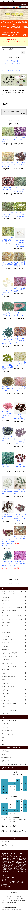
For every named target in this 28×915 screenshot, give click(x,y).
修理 (2, 737)
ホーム (3, 70)
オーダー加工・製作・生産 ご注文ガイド (13, 764)
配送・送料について (18, 896)
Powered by (3, 909)
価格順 (12, 111)
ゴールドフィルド (9, 63)
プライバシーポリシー (7, 900)
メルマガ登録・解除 (19, 900)
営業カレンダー (5, 761)
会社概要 (4, 754)
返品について (4, 898)
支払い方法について (6, 896)
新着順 (17, 111)
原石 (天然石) (11, 70)
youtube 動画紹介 (6, 757)
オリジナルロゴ (5, 727)
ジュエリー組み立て (7, 734)
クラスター (19, 61)
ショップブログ (5, 902)
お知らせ (4, 744)
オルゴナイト (20, 63)
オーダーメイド (5, 724)
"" (14, 41)
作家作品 (12, 61)
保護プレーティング (7, 730)
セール (3, 740)
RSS (11, 902)
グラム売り (19, 70)
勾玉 (7, 61)
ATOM (15, 902)
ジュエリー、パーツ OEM (8, 720)
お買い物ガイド (5, 751)
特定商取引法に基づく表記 (16, 898)
